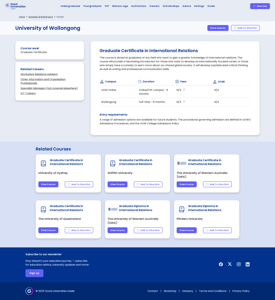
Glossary (187, 291)
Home (22, 16)
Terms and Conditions (212, 291)
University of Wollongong (40, 16)
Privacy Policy (241, 291)
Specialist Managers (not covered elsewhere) (49, 88)
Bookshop (170, 291)
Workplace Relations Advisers (39, 74)
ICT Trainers (28, 93)
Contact (153, 291)
